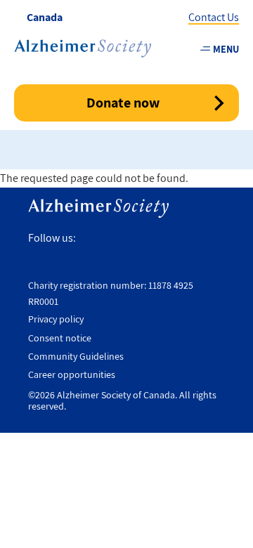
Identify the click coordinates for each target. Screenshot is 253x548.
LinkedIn (208, 238)
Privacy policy (56, 319)
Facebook (91, 238)
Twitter (118, 238)
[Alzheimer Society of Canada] (82, 48)
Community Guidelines (76, 356)
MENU (226, 49)
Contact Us (213, 17)
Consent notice (59, 338)
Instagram (147, 238)
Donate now (123, 102)
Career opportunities (71, 374)
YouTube (178, 238)
